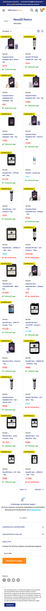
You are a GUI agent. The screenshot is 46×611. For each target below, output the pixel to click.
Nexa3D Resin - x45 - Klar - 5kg (11, 473)
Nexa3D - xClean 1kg (33, 173)
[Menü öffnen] (3, 10)
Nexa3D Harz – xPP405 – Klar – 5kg (11, 174)
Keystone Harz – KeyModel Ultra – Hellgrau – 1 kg (34, 286)
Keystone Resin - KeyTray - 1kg (11, 362)
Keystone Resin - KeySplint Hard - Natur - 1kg (10, 59)
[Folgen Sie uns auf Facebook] (4, 580)
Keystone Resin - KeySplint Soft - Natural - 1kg (34, 136)
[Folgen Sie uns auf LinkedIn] (18, 580)
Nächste (38, 489)
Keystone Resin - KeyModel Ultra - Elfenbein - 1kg (8, 98)
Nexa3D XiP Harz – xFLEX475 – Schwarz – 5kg (33, 324)
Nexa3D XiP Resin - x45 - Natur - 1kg (34, 398)
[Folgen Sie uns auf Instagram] (9, 580)
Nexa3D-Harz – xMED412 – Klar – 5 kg (34, 473)
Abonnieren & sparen (14, 561)
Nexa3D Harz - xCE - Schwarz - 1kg (9, 210)
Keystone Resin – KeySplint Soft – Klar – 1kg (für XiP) (10, 399)
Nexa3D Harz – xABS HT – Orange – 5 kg (11, 323)
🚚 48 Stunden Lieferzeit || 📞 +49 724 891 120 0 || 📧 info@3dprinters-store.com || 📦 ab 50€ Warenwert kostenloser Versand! (23, 3)
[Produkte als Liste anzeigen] (42, 31)
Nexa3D (4, 54)
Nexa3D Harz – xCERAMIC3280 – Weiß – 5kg (10, 286)
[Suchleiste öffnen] (31, 10)
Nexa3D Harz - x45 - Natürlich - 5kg (33, 437)
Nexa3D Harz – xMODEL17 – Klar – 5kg (11, 249)
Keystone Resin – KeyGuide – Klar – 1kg (9, 135)
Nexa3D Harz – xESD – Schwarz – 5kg (10, 437)
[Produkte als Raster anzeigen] (38, 31)
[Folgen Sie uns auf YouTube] (13, 580)
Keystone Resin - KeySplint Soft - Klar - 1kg (34, 97)
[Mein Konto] (36, 10)
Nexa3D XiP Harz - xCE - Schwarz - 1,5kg (34, 249)
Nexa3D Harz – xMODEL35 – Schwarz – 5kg (35, 362)
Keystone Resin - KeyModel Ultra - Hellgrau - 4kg (34, 211)
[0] (41, 10)
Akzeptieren (9, 605)
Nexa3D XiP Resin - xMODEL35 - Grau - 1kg (33, 58)
